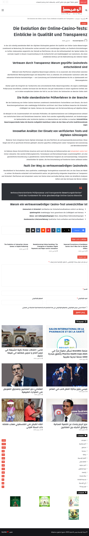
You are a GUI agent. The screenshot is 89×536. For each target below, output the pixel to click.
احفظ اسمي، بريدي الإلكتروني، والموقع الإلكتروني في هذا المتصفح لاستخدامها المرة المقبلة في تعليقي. (54, 307)
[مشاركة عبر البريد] (33, 230)
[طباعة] (28, 230)
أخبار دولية (83, 465)
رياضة (84, 454)
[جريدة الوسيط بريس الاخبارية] (71, 10)
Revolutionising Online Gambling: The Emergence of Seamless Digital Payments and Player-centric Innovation (44, 246)
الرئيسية (83, 18)
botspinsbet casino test (79, 151)
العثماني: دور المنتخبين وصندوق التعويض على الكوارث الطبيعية (23, 390)
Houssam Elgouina (78, 41)
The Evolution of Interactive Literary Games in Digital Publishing (16, 245)
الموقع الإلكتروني (37, 298)
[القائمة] (3, 11)
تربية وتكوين (82, 469)
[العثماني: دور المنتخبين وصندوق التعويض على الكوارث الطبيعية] (22, 374)
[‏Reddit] (43, 230)
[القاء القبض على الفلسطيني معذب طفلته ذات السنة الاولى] (22, 410)
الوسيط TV (82, 486)
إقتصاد (84, 472)
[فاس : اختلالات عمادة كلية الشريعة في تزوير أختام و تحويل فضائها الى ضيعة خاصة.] (22, 336)
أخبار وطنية (82, 444)
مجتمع (84, 447)
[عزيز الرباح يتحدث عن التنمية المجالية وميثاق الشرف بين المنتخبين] (66, 410)
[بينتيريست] (48, 230)
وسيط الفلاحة (81, 479)
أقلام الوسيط (82, 458)
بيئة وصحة (83, 476)
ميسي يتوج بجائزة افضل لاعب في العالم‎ (68, 389)
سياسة (84, 451)
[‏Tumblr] (53, 230)
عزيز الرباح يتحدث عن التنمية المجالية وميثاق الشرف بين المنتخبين (70, 425)
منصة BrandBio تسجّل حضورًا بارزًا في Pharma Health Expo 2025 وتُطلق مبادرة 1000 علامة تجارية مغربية (67, 354)
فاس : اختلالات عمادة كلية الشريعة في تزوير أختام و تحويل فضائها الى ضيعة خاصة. (24, 353)
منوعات (77, 18)
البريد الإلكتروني (82, 298)
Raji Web (4, 532)
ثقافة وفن (82, 462)
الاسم (85, 289)
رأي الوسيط (82, 483)
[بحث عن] (86, 11)
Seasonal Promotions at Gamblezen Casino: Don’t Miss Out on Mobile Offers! (75, 246)
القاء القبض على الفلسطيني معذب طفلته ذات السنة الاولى (22, 425)
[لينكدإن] (58, 230)
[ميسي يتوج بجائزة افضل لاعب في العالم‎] (66, 374)
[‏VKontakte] (38, 230)
